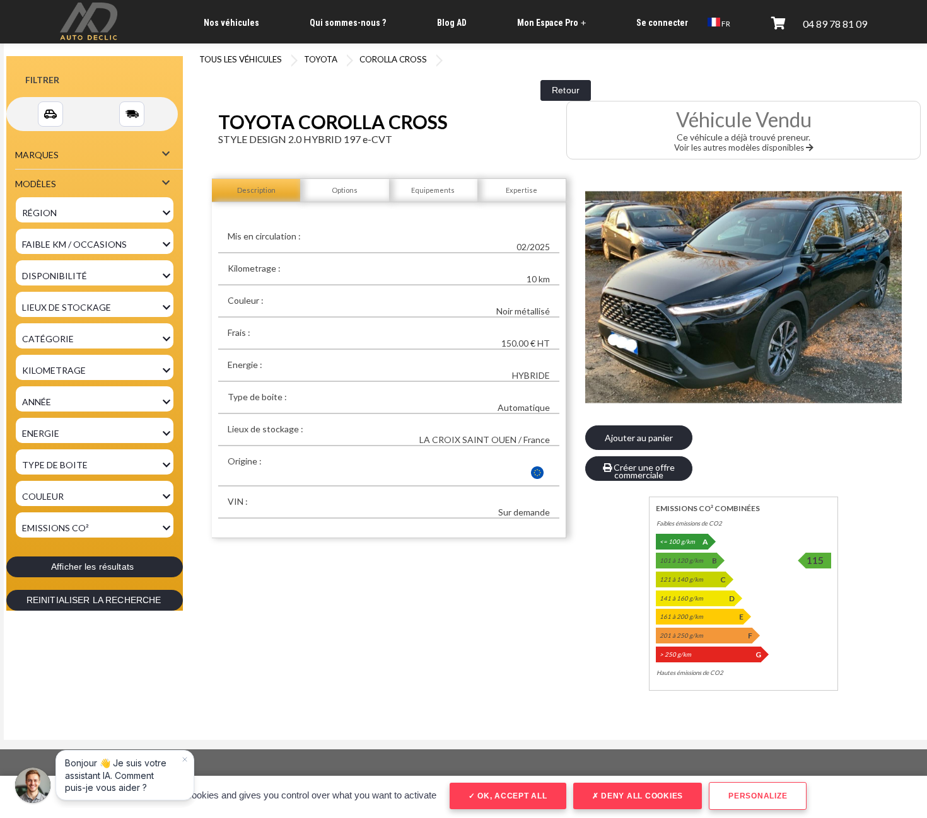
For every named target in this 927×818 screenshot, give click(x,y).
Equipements (433, 190)
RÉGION (39, 212)
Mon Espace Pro (551, 23)
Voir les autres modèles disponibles (740, 147)
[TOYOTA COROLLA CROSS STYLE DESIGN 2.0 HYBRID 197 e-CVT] (743, 297)
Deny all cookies (640, 796)
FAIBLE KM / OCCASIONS (74, 244)
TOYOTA (320, 59)
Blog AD (452, 23)
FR (725, 23)
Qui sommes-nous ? (348, 23)
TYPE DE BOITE (55, 464)
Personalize (757, 796)
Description (256, 190)
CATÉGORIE (48, 338)
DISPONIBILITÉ (54, 275)
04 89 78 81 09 (835, 24)
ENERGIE (40, 433)
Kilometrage (54, 370)
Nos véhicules (231, 23)
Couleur (43, 496)
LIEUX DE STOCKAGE (66, 307)
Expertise (521, 190)
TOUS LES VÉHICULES (240, 59)
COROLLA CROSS (393, 59)
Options (345, 190)
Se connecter (662, 23)
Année (36, 401)
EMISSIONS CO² (55, 527)
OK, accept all (511, 796)
